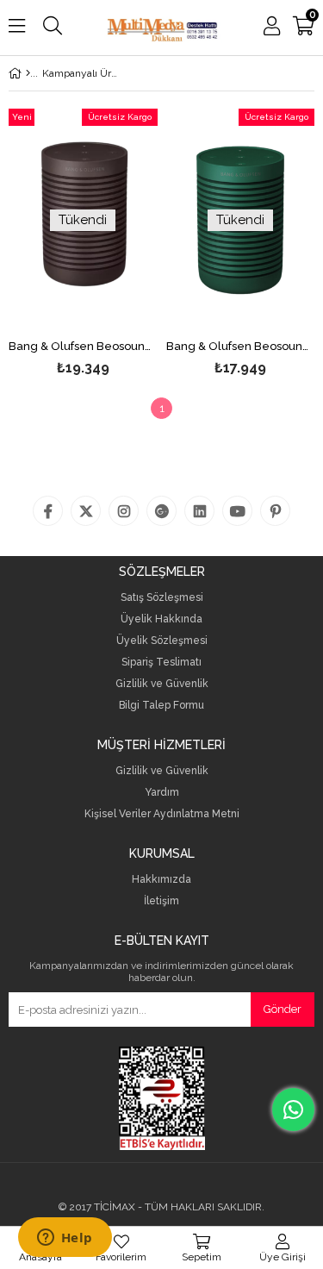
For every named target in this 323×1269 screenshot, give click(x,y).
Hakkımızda (161, 879)
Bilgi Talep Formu (161, 705)
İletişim (161, 901)
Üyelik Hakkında (161, 619)
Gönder (282, 1009)
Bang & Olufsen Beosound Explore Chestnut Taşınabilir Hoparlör (83, 347)
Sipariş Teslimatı (161, 662)
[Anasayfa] (28, 73)
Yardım (162, 792)
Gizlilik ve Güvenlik (161, 684)
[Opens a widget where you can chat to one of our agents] (64, 1238)
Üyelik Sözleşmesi (162, 641)
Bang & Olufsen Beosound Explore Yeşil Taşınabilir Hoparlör (240, 347)
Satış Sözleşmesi (162, 597)
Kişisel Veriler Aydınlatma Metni (161, 814)
